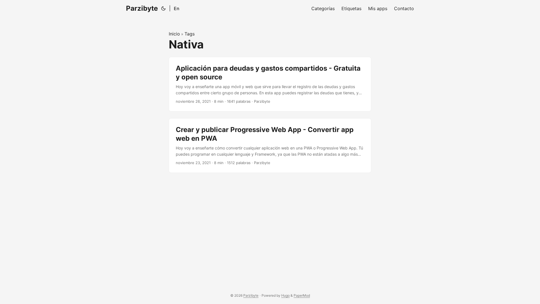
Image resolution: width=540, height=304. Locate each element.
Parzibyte (142, 8)
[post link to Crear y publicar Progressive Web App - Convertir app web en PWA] (270, 146)
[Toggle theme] (163, 8)
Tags (189, 34)
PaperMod (302, 295)
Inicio (174, 34)
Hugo (285, 295)
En (176, 8)
